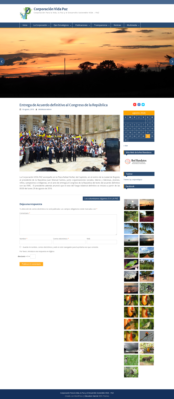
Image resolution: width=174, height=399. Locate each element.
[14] (147, 276)
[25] (131, 348)
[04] (147, 216)
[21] (131, 324)
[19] (131, 312)
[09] (131, 252)
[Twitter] (143, 106)
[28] (147, 360)
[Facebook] (139, 106)
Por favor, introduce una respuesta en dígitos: (37, 251)
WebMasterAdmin (44, 109)
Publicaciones (81, 25)
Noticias (117, 25)
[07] (131, 240)
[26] (147, 348)
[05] (131, 228)
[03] (131, 216)
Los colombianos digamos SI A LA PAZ (101, 198)
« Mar (125, 145)
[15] (131, 288)
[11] (131, 264)
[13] (131, 276)
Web (88, 239)
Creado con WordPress (74, 396)
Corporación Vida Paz (51, 9)
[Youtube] (135, 106)
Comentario (25, 213)
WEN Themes (104, 396)
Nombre (23, 239)
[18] (147, 300)
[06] (147, 228)
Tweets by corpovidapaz (132, 179)
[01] (131, 204)
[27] (131, 360)
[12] (147, 264)
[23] (131, 336)
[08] (147, 240)
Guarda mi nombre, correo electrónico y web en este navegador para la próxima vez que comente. (60, 247)
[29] (131, 372)
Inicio (25, 25)
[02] (147, 204)
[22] (147, 324)
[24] (147, 336)
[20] (147, 312)
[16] (147, 288)
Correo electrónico (61, 239)
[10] (147, 252)
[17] (131, 300)
